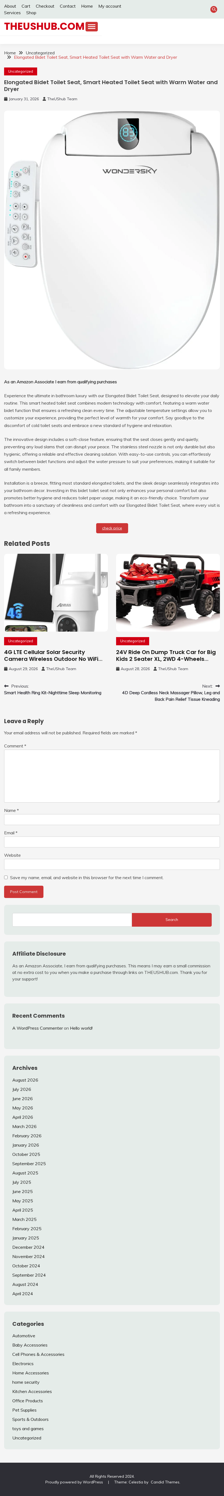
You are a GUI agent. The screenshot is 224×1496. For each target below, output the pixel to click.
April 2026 (22, 1117)
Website (12, 855)
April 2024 (22, 1293)
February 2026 (27, 1135)
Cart (26, 6)
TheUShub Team (62, 98)
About (10, 6)
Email (10, 832)
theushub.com (44, 26)
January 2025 (25, 1238)
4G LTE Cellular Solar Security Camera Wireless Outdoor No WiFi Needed (51, 659)
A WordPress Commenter (37, 1028)
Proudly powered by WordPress (74, 1482)
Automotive (23, 1335)
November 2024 (28, 1256)
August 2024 (25, 1284)
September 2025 (29, 1163)
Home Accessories (30, 1373)
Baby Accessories (30, 1345)
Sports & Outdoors (30, 1419)
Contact (68, 6)
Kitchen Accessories (32, 1391)
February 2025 (27, 1228)
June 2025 (22, 1191)
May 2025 (22, 1200)
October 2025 (26, 1154)
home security (26, 1382)
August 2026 (25, 1080)
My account (109, 6)
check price (112, 528)
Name (11, 810)
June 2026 (22, 1098)
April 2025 (22, 1210)
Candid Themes (165, 1482)
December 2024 (28, 1247)
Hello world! (81, 1028)
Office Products (27, 1400)
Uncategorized (20, 71)
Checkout (45, 6)
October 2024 (26, 1265)
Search (172, 919)
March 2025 (24, 1219)
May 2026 (22, 1108)
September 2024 (29, 1275)
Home (87, 6)
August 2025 (25, 1173)
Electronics (23, 1363)
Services (12, 12)
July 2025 (21, 1182)
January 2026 (25, 1145)
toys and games (28, 1428)
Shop (31, 12)
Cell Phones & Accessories (38, 1354)
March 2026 (24, 1126)
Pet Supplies (24, 1410)
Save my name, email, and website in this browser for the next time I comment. (87, 877)
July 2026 (21, 1089)
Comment (15, 746)
